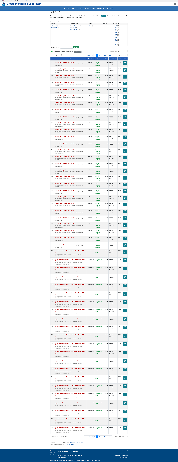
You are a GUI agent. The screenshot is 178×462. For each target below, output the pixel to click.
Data (125, 62)
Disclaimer (70, 460)
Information (110, 8)
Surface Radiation (74, 26)
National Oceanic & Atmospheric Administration (70, 455)
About (68, 8)
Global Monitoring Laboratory (24, 3)
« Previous (87, 55)
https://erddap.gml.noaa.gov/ (76, 442)
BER (116, 29)
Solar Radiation (73, 29)
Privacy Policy (54, 460)
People (73, 8)
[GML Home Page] (64, 8)
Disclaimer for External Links (82, 460)
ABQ (116, 26)
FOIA (92, 460)
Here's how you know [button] (30, 0)
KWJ (116, 42)
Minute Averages (106, 26)
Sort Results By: (113, 51)
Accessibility (62, 460)
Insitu (90, 26)
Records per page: (119, 55)
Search (76, 47)
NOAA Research (62, 457)
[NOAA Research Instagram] (125, 451)
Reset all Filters (77, 51)
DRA (116, 36)
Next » (105, 55)
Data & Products (101, 8)
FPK (116, 37)
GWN (116, 39)
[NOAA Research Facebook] (120, 451)
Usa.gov (97, 460)
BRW (116, 34)
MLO (116, 44)
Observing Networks (89, 8)
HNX (116, 41)
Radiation (53, 26)
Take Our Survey (123, 457)
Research (79, 8)
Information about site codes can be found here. (116, 47)
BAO (116, 27)
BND (116, 32)
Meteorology (54, 27)
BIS (116, 31)
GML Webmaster (70, 444)
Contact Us (117, 455)
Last (110, 55)
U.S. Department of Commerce (65, 454)
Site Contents (124, 454)
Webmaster (125, 455)
